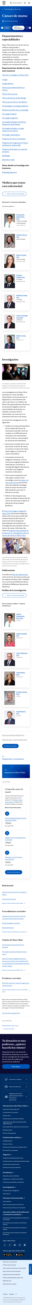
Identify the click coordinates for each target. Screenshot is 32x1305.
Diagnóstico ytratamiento (6, 27)
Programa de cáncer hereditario (14, 139)
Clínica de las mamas (10, 94)
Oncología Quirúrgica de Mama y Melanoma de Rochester (14, 123)
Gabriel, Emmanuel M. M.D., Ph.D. (20, 616)
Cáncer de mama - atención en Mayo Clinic (14, 740)
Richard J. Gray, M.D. (21, 337)
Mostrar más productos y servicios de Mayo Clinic (15, 991)
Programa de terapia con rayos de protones (14, 150)
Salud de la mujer (8, 160)
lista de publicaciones (20, 574)
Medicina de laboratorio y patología (15, 110)
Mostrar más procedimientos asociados (14, 932)
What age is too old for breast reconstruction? (13, 858)
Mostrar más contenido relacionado (12, 903)
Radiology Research (9, 172)
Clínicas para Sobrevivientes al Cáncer (13, 88)
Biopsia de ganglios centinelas (11, 923)
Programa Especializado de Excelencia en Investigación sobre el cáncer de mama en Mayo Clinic (15, 532)
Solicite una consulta (10, 746)
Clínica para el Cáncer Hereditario (14, 102)
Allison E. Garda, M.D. (21, 256)
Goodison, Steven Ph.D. (21, 693)
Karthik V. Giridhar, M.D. (20, 276)
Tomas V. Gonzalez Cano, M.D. (22, 316)
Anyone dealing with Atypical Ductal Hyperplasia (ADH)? (15, 819)
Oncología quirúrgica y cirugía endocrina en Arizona (13, 129)
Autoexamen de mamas (9, 899)
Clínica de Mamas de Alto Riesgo (14, 98)
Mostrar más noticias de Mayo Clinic (12, 970)
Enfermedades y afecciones (12, 9)
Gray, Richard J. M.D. (21, 712)
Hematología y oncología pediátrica (15, 106)
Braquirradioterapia (8, 927)
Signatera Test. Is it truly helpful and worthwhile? (15, 839)
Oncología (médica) (9, 114)
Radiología (6, 156)
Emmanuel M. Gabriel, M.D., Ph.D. (20, 217)
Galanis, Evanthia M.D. (21, 635)
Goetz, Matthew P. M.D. (21, 654)
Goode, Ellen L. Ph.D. (20, 673)
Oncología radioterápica (11, 135)
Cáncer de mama (14, 16)
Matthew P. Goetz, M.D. (21, 296)
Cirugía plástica (7, 83)
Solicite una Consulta (11, 21)
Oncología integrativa (10, 118)
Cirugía (4, 79)
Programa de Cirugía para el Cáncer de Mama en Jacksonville (15, 144)
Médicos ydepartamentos (18, 27)
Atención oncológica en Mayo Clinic (15, 75)
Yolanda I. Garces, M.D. (21, 236)
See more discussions (13, 872)
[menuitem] (18, 28)
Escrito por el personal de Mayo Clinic (13, 735)
